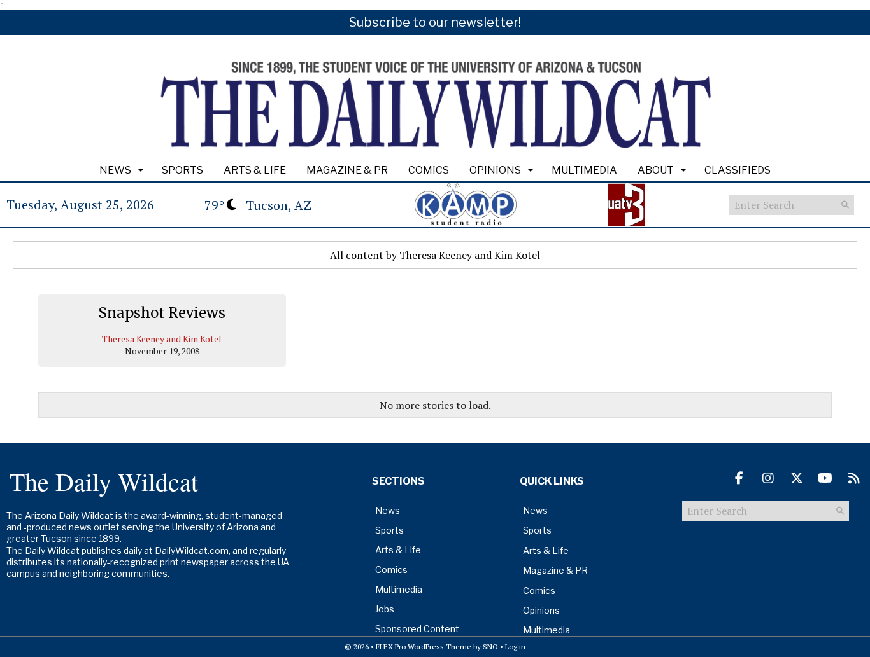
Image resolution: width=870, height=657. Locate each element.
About (656, 170)
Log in (515, 646)
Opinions (495, 170)
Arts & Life (255, 170)
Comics (428, 170)
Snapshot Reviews (161, 313)
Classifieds (737, 170)
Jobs (384, 609)
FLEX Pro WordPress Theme (423, 646)
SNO (490, 646)
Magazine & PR (347, 170)
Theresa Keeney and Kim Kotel (162, 339)
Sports (182, 170)
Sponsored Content (417, 628)
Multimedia (584, 170)
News (115, 170)
